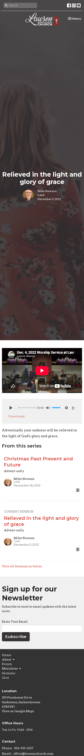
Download (16, 416)
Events (7, 664)
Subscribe (16, 636)
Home (6, 655)
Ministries (10, 668)
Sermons (8, 673)
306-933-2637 (23, 748)
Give (5, 677)
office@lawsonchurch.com (33, 753)
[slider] (25, 408)
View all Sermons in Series (22, 566)
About (6, 659)
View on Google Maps (18, 711)
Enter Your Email (15, 621)
